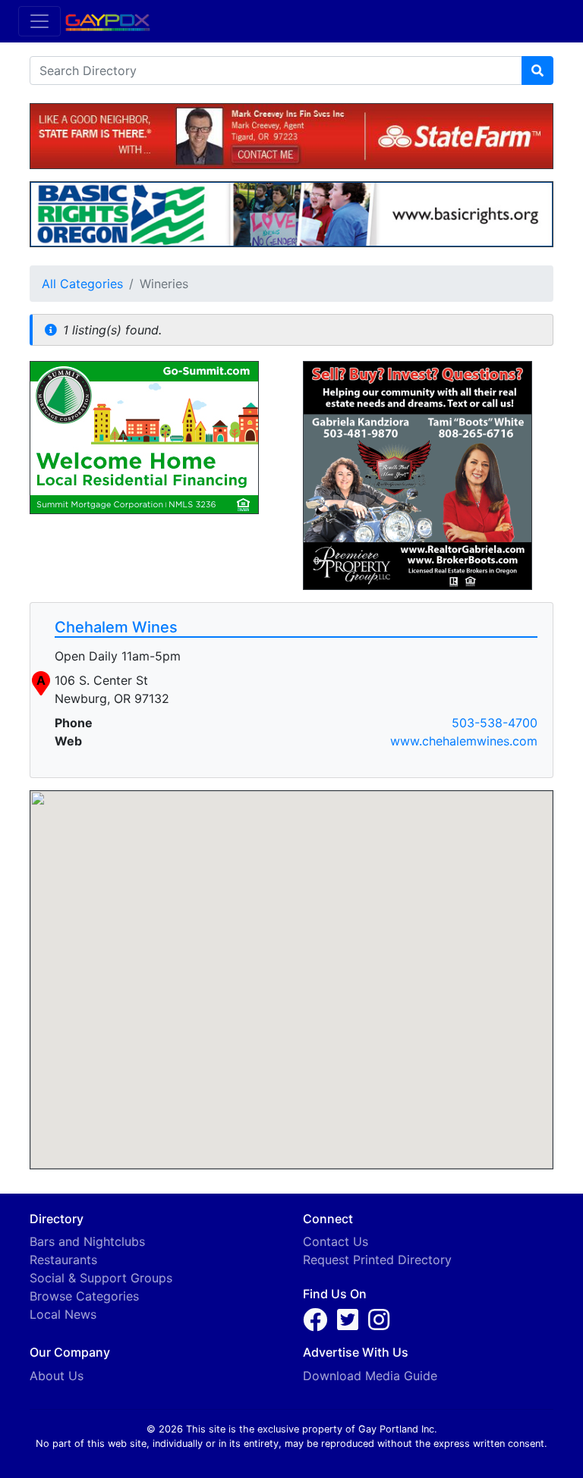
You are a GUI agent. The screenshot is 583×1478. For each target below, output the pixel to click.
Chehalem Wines (116, 627)
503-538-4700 (494, 722)
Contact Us (335, 1241)
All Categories (82, 283)
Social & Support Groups (101, 1277)
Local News (63, 1314)
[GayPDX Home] (114, 20)
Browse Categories (84, 1296)
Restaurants (63, 1259)
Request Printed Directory (377, 1259)
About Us (57, 1375)
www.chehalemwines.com (463, 740)
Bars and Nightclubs (87, 1241)
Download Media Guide (370, 1375)
